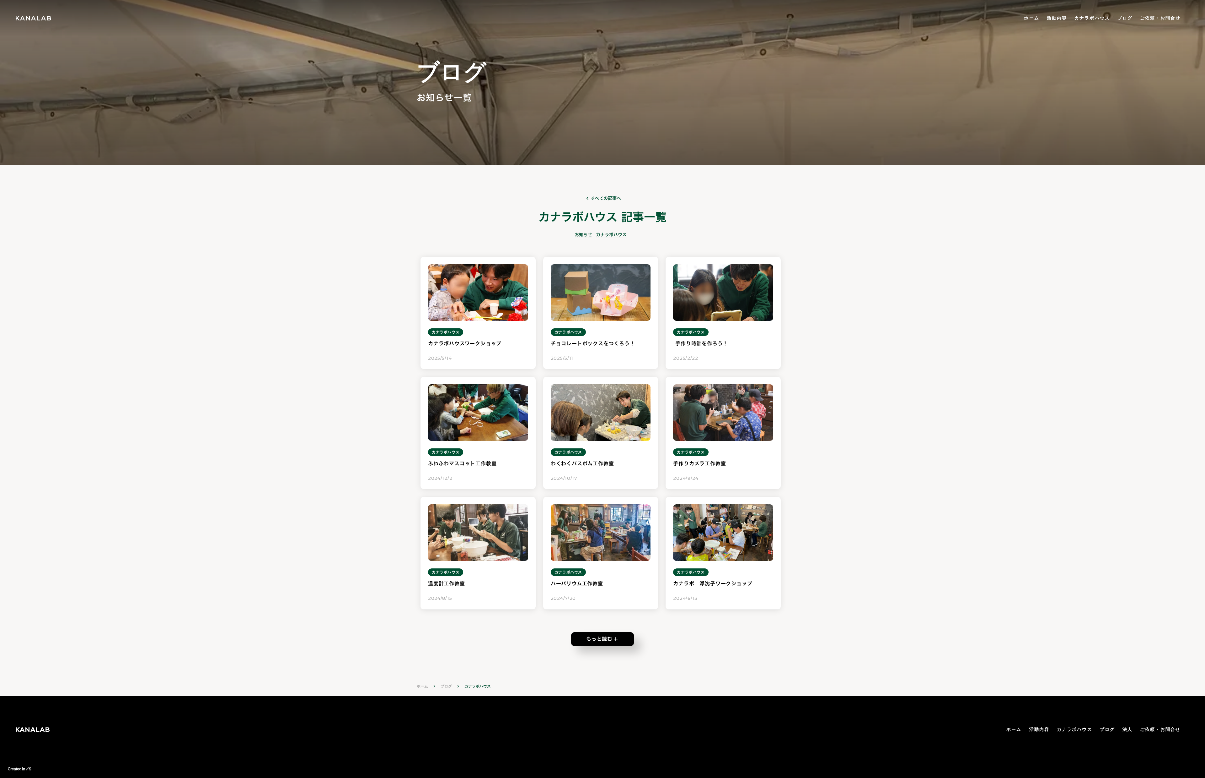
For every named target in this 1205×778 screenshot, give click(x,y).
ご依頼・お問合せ (1160, 18)
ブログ (1125, 18)
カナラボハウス (1092, 18)
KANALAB (32, 729)
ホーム (1031, 18)
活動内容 (1057, 18)
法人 (1127, 729)
